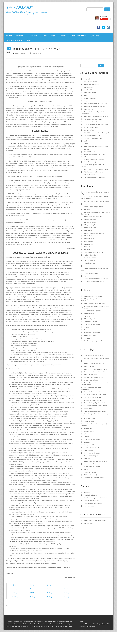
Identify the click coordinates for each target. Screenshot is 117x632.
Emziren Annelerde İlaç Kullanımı (93, 503)
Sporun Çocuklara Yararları (92, 467)
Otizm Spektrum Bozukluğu (92, 453)
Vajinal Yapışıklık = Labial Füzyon (93, 172)
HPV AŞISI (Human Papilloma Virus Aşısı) (96, 133)
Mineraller (87, 327)
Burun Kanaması (89, 366)
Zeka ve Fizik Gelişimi (49, 36)
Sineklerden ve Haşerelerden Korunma (95, 461)
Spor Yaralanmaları (89, 464)
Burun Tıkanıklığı (88, 109)
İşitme (86, 434)
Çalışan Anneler (88, 244)
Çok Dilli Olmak (88, 247)
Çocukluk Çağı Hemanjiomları (92, 397)
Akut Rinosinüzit (89, 90)
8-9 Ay (15, 593)
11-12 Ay (66, 593)
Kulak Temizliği (88, 450)
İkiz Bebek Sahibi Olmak (91, 255)
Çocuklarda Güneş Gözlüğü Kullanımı (95, 395)
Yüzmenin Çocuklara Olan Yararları (94, 281)
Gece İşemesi (88, 428)
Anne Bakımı (87, 492)
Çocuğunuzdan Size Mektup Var (93, 377)
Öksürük (86, 149)
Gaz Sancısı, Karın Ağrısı (91, 127)
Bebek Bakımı (33, 36)
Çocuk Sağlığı (95, 36)
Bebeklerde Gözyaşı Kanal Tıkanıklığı (94, 106)
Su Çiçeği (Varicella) (90, 162)
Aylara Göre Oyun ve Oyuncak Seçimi (95, 521)
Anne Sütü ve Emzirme (90, 495)
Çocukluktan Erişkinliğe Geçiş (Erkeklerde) (96, 403)
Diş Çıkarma (87, 249)
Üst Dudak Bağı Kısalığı (90, 475)
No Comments (36, 53)
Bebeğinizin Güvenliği (90, 222)
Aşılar (85, 204)
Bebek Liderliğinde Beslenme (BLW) (94, 303)
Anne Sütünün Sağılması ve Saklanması (95, 498)
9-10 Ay (32, 593)
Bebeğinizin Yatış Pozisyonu (92, 225)
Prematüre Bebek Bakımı (91, 273)
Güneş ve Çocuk (89, 431)
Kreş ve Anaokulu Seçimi (91, 447)
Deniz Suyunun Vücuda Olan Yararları (95, 411)
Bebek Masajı (88, 230)
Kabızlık (86, 144)
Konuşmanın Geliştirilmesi (91, 445)
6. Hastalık (87, 79)
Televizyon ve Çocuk (90, 472)
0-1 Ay (15, 585)
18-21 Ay (49, 597)
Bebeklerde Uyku (89, 238)
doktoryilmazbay (21, 53)
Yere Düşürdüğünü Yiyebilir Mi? (93, 341)
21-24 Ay (66, 597)
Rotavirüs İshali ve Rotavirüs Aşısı (94, 159)
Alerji (85, 95)
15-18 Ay (32, 597)
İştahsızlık (87, 316)
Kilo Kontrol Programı (90, 322)
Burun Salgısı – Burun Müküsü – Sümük (95, 369)
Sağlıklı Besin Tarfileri (90, 335)
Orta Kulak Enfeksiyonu (91, 152)
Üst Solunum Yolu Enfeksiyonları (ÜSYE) (96, 169)
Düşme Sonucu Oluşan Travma (93, 119)
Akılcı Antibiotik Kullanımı (91, 84)
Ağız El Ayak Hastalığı (90, 82)
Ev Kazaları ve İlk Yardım (91, 122)
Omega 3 (86, 330)
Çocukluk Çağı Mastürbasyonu (93, 400)
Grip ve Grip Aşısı (89, 130)
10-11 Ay (49, 593)
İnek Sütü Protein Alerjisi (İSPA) (93, 138)
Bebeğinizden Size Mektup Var (93, 217)
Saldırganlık (87, 458)
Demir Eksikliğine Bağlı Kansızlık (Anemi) (96, 116)
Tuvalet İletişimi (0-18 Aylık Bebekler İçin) (96, 279)
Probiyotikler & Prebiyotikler (92, 332)
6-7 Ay (49, 589)
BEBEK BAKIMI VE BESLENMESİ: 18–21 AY (36, 49)
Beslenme (63, 36)
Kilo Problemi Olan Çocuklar (92, 324)
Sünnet (86, 276)
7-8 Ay (66, 589)
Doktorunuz (19, 36)
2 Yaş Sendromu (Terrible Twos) (93, 355)
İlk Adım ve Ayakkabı (90, 258)
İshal (85, 141)
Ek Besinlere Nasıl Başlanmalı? (93, 311)
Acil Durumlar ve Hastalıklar (14, 40)
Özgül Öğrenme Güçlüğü (91, 456)
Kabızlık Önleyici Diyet (90, 319)
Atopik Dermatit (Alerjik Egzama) (93, 207)
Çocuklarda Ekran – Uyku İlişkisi (93, 392)
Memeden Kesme (89, 266)
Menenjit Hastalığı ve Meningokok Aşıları (96, 146)
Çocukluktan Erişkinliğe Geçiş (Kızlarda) (95, 405)
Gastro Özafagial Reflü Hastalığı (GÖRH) (96, 124)
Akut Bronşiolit (88, 87)
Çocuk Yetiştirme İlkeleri (91, 380)
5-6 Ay (32, 589)
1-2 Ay (32, 585)
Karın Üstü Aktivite (89, 260)
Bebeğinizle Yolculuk (90, 228)
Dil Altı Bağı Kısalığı (89, 418)
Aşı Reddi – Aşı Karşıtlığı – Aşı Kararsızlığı (96, 201)
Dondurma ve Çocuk (90, 421)
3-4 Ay (66, 585)
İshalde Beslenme (89, 313)
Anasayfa (9, 36)
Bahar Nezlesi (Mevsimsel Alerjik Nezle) (95, 103)
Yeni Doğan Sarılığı (89, 175)
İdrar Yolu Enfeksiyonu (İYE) (92, 135)
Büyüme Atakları (89, 241)
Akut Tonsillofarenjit (90, 93)
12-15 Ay (15, 597)
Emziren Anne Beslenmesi (91, 500)
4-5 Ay (15, 589)
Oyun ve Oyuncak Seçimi (79, 36)
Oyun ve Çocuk (88, 523)
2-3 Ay (49, 585)
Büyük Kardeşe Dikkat (90, 374)
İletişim (29, 40)
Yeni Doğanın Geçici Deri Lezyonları (94, 177)
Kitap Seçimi (87, 442)
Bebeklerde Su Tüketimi (91, 236)
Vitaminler (87, 338)
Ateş (85, 101)
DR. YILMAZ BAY (19, 8)
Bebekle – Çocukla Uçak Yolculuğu (94, 233)
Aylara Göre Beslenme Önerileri (93, 296)
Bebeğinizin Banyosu (90, 219)
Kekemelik (87, 436)
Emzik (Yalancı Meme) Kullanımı (93, 252)
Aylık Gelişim (87, 209)
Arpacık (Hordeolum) (90, 98)
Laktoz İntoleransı (89, 263)
